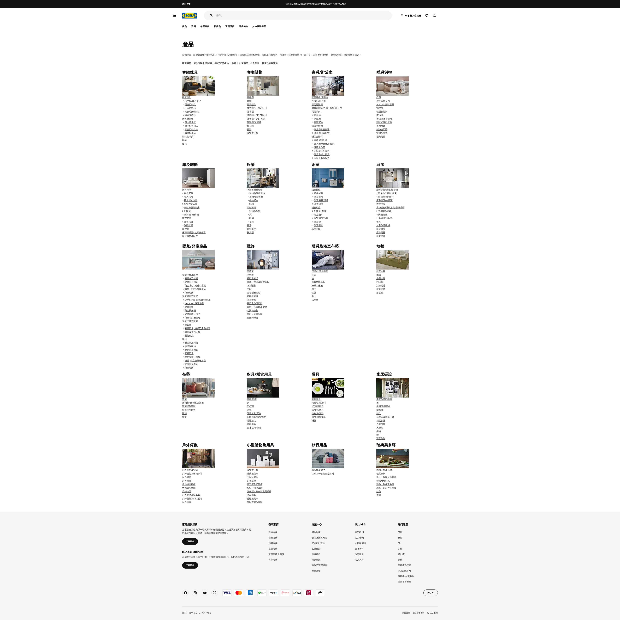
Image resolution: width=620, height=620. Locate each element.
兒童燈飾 (189, 292)
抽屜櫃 (379, 108)
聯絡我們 (316, 554)
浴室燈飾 (318, 225)
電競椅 (317, 118)
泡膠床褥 (188, 225)
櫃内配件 (380, 136)
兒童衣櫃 (189, 306)
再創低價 (229, 26)
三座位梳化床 (191, 129)
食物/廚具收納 (385, 218)
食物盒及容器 (384, 211)
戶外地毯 (380, 285)
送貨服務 (272, 532)
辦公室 (208, 63)
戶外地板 (186, 480)
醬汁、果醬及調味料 (386, 477)
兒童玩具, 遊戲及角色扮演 (197, 328)
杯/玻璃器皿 (318, 406)
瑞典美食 (243, 26)
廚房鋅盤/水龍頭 (384, 200)
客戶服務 (316, 532)
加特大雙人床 (190, 203)
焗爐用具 (251, 420)
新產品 (217, 26)
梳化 (400, 537)
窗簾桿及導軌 (188, 406)
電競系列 (316, 111)
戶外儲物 (186, 477)
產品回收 (316, 570)
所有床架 (186, 189)
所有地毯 (380, 271)
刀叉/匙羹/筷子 (319, 402)
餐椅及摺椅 (254, 211)
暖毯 (184, 413)
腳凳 (184, 143)
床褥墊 (185, 228)
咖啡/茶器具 (318, 409)
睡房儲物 (186, 63)
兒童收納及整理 (192, 317)
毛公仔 (188, 324)
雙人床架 (188, 196)
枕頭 (314, 274)
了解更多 (190, 541)
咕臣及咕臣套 (188, 409)
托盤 (314, 420)
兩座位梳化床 (191, 125)
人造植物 (380, 424)
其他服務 (272, 559)
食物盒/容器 (318, 413)
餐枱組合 (253, 200)
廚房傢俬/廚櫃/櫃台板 (387, 189)
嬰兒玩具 (189, 335)
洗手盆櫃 (318, 193)
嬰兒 (184, 339)
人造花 (379, 427)
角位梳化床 (190, 133)
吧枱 (251, 203)
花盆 (378, 413)
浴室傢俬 (316, 189)
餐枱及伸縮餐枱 (257, 193)
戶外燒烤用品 (188, 484)
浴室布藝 (316, 228)
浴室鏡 (317, 221)
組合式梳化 (190, 115)
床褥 (400, 532)
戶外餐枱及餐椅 (190, 470)
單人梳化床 (190, 122)
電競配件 (318, 122)
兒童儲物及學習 (190, 296)
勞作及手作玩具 (192, 331)
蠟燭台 (379, 409)
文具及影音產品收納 (324, 143)
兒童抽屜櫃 (190, 310)
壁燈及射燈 (252, 278)
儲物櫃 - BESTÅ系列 (256, 115)
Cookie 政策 (432, 613)
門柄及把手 (252, 477)
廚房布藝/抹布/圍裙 (256, 416)
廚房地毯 (380, 236)
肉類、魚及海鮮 (384, 470)
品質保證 (316, 548)
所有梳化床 (187, 118)
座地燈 (250, 274)
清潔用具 (251, 495)
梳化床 (401, 554)
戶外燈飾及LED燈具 (192, 498)
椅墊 (184, 416)
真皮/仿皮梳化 (192, 111)
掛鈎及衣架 (381, 133)
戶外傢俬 (254, 63)
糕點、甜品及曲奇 (385, 484)
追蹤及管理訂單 (319, 565)
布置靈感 (204, 26)
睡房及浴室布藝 (270, 63)
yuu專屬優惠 (259, 26)
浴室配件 (318, 214)
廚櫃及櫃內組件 (386, 196)
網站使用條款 (418, 613)
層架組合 (251, 104)
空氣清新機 (252, 317)
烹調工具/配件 (254, 413)
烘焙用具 (251, 424)
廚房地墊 (380, 289)
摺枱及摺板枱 (256, 196)
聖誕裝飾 (380, 438)
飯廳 (234, 63)
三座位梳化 (190, 108)
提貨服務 (272, 537)
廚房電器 (380, 232)
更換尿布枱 (190, 346)
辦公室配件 (317, 136)
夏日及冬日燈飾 (254, 303)
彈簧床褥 (188, 221)
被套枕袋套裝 (318, 281)
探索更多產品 (404, 581)
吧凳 (251, 218)
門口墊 (379, 281)
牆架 (249, 129)
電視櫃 (250, 97)
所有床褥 (186, 218)
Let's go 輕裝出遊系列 (323, 473)
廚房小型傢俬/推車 (387, 193)
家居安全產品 (191, 364)
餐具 (378, 221)
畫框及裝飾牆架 (384, 399)
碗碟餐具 (316, 399)
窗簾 (184, 399)
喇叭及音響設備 (254, 314)
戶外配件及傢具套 (191, 495)
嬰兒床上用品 (191, 349)
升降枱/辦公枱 (319, 100)
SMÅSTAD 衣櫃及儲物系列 (198, 299)
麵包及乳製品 (383, 480)
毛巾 (314, 296)
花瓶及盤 (380, 420)
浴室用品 (316, 207)
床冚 (314, 289)
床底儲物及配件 (190, 236)
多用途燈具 (252, 296)
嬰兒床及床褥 (191, 342)
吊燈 (249, 289)
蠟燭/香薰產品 (383, 406)
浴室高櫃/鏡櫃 (321, 200)
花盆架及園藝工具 (385, 416)
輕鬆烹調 (380, 473)
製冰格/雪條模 (254, 427)
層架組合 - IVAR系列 (256, 108)
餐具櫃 (250, 125)
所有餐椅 (251, 207)
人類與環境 (360, 543)
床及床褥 (198, 63)
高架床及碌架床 (192, 207)
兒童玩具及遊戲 (190, 321)
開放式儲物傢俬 (384, 122)
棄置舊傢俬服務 (276, 554)
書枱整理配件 (320, 140)
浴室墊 (315, 299)
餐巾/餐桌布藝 (319, 416)
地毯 (378, 274)
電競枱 (317, 115)
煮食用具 (380, 203)
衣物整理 (380, 125)
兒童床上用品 (191, 281)
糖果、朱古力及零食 (386, 487)
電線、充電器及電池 (257, 306)
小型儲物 (243, 63)
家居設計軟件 (318, 543)
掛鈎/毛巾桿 (320, 211)
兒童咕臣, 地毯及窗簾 (195, 285)
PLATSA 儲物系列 (385, 104)
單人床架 (188, 193)
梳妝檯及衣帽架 (384, 118)
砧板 (249, 409)
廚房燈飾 (380, 228)
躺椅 (184, 140)
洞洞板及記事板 (322, 150)
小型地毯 (380, 278)
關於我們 (359, 532)
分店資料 (359, 548)
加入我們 (359, 537)
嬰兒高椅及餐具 (192, 356)
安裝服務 (272, 548)
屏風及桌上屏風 (322, 154)
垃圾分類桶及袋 (254, 487)
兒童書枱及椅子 (192, 314)
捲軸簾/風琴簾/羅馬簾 (193, 402)
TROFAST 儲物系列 (194, 303)
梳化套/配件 (188, 136)
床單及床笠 (317, 285)
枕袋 (314, 292)
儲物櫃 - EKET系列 (256, 118)
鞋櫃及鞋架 (381, 111)
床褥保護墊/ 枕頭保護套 (194, 232)
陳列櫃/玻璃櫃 (254, 122)
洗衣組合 (318, 203)
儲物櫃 (250, 111)
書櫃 (249, 100)
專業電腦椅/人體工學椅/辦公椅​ (327, 108)
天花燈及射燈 (253, 292)
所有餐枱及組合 (254, 189)
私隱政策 (406, 613)
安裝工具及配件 (322, 158)
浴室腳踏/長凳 (321, 218)
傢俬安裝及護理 (254, 502)
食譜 (378, 495)
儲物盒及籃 (252, 133)
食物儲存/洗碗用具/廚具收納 (390, 207)
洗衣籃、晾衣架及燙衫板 (259, 491)
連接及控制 (252, 310)
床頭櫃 (379, 115)
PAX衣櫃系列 (404, 570)
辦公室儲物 (317, 125)
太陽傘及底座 (188, 487)
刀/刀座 (250, 406)
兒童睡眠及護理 (190, 274)
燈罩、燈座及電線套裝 (258, 281)
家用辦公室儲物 (322, 129)
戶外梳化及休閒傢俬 (192, 473)
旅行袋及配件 (318, 470)
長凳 (251, 221)
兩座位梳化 (190, 104)
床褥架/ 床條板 (191, 214)
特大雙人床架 (190, 200)
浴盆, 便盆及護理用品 (195, 289)
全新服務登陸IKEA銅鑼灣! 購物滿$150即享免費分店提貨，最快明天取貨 (316, 3)
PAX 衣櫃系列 (383, 100)
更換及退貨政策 (319, 537)
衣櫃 (378, 97)
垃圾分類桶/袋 (383, 225)
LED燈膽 (251, 285)
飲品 (378, 491)
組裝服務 (272, 543)
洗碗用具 (382, 214)
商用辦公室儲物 (322, 133)
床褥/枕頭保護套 (320, 271)
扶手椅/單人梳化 (193, 100)
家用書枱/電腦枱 (320, 97)
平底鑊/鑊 (251, 399)
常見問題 (316, 559)
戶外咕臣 (186, 491)
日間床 (187, 211)
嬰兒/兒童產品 (221, 63)
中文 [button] (429, 592)
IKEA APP (359, 559)
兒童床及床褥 (191, 278)
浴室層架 (318, 196)
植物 (378, 431)
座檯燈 (250, 271)
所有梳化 (186, 97)
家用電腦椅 (317, 104)
